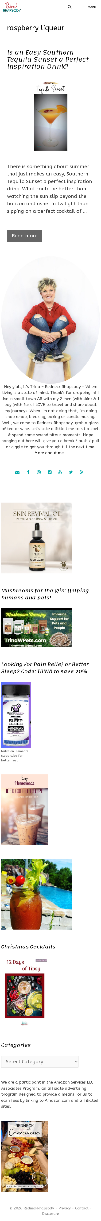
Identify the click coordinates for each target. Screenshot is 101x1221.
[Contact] (17, 472)
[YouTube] (60, 472)
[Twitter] (70, 472)
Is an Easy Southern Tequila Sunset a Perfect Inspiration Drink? (48, 59)
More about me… (50, 452)
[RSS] (81, 472)
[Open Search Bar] (69, 7)
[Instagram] (39, 472)
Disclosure (50, 1214)
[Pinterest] (49, 472)
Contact (82, 1208)
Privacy (64, 1208)
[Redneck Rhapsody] (11, 7)
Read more (25, 236)
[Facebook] (28, 472)
